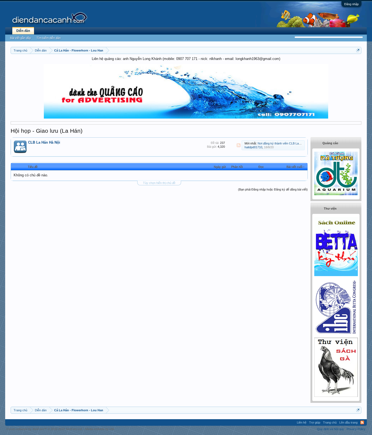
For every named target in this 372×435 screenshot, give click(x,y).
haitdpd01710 (253, 147)
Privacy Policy (356, 429)
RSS (238, 145)
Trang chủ (330, 422)
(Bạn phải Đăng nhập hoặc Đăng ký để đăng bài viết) (273, 189)
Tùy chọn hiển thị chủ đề (159, 183)
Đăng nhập (351, 4)
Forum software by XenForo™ (45, 429)
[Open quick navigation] (358, 50)
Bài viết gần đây (20, 38)
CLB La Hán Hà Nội (44, 142)
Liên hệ (301, 422)
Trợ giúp (314, 422)
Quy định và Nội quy (330, 429)
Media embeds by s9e (99, 429)
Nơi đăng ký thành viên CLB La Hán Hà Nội (286, 143)
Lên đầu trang (348, 422)
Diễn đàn (23, 31)
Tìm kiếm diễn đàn (48, 38)
